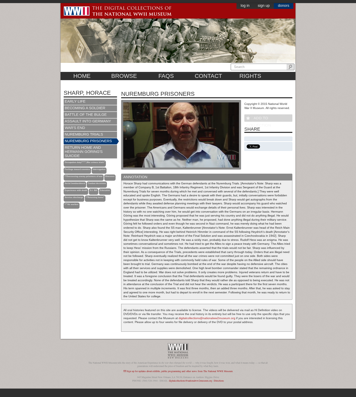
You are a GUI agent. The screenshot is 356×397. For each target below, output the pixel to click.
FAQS (166, 76)
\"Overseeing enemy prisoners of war (84, 176)
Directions (219, 380)
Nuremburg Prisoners (88, 141)
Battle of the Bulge (86, 114)
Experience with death (76, 190)
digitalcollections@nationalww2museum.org (207, 318)
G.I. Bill (93, 190)
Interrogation (99, 169)
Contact (208, 76)
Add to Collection (258, 119)
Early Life (75, 101)
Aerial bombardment (75, 183)
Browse (124, 76)
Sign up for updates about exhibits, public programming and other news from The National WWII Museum (180, 371)
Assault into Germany (88, 121)
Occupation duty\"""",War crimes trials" (85, 162)
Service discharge (74, 197)
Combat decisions (97, 183)
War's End (75, 128)
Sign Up (264, 6)
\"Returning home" (95, 197)
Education (105, 190)
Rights (250, 76)
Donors (283, 6)
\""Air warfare (71, 204)
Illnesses (110, 176)
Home (82, 76)
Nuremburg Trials (84, 134)
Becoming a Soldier (85, 108)
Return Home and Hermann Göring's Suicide (84, 151)
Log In (245, 6)
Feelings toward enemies (77, 169)
